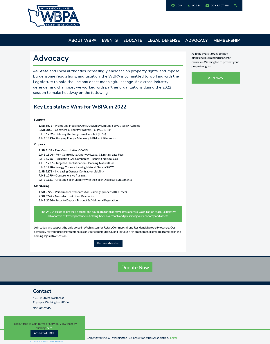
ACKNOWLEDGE (44, 333)
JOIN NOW (215, 77)
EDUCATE (132, 40)
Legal (173, 337)
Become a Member (108, 243)
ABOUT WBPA (82, 40)
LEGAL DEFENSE (163, 40)
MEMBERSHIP (226, 40)
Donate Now (135, 267)
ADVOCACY (196, 40)
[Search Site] (236, 5)
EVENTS (110, 40)
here (49, 328)
